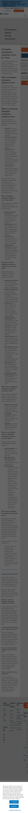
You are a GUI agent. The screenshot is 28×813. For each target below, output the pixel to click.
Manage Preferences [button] (15, 810)
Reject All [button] (14, 806)
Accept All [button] (14, 802)
